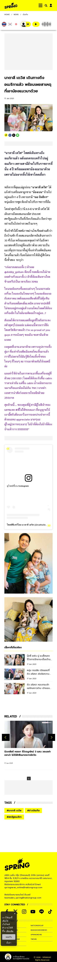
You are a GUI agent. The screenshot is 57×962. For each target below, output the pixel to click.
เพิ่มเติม (9, 931)
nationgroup (37, 925)
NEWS (16, 14)
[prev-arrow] (6, 737)
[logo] (11, 5)
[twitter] (13, 135)
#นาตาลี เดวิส (14, 810)
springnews (36, 934)
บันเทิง (25, 14)
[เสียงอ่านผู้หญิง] (26, 24)
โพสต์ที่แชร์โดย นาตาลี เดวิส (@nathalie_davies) (30, 525)
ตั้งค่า (8, 943)
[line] (17, 135)
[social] (24, 911)
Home (7, 14)
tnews (34, 939)
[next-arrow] (51, 737)
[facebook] (10, 135)
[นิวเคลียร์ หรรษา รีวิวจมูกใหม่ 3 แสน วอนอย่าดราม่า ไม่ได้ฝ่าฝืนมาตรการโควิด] (28, 734)
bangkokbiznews (39, 930)
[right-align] (45, 5)
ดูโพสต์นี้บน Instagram (18, 486)
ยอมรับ (9, 937)
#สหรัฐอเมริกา (14, 817)
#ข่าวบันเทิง (33, 810)
